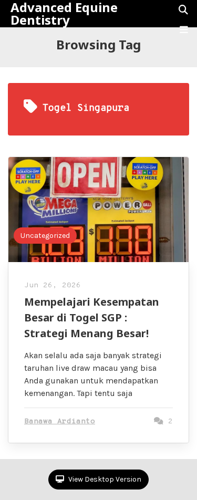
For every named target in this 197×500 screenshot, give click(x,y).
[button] (184, 30)
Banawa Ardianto (59, 421)
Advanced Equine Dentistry (64, 13)
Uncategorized (45, 235)
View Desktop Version (104, 479)
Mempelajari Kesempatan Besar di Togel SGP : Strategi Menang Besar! (91, 317)
